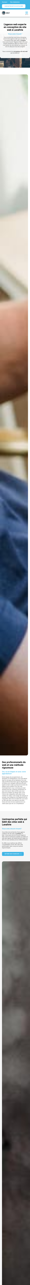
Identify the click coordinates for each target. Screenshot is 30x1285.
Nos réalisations (15, 2)
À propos (4, 2)
